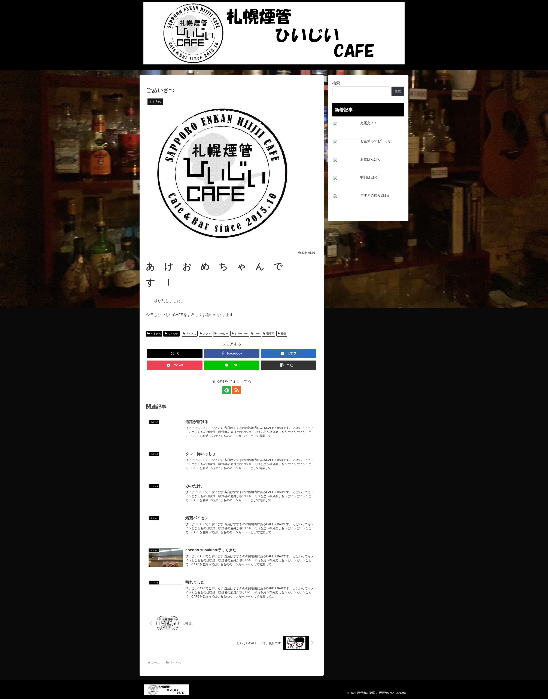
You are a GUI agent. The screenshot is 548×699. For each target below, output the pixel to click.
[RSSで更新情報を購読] (236, 390)
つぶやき (173, 333)
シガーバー (241, 333)
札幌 (283, 333)
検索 (336, 83)
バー (257, 333)
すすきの (156, 333)
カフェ (207, 333)
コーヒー (223, 333)
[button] (288, 365)
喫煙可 (270, 333)
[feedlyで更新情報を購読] (226, 390)
